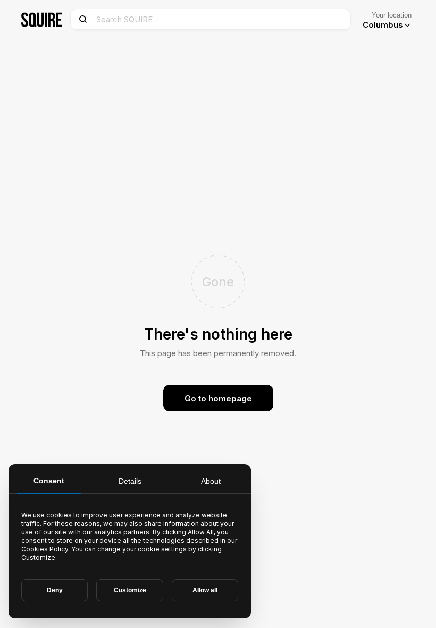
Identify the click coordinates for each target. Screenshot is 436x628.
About (211, 481)
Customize (130, 590)
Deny (55, 590)
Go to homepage (218, 398)
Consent (48, 480)
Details (130, 481)
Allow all (204, 590)
